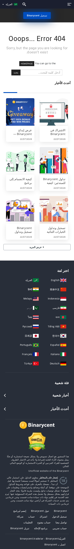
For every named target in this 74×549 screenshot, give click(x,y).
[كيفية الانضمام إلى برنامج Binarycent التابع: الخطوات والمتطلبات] (20, 161)
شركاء (20, 516)
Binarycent (60, 510)
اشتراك (43, 516)
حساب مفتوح (44, 522)
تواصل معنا (61, 522)
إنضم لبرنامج (19, 510)
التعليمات (28, 522)
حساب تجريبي (59, 528)
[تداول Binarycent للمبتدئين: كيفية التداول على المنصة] (54, 161)
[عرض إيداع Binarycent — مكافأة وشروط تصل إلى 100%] (20, 112)
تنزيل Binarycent (19, 528)
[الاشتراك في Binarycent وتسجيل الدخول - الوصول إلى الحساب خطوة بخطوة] (54, 112)
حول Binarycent (40, 510)
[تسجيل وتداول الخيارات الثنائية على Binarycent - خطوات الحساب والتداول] (54, 210)
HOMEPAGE (27, 63)
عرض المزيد (35, 247)
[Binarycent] (37, 428)
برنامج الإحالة (40, 528)
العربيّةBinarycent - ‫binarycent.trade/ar (42, 538)
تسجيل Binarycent (37, 15)
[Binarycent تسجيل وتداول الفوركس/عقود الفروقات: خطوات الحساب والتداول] (20, 210)
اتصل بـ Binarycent (54, 544)
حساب (31, 516)
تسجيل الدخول (59, 516)
